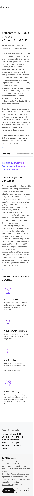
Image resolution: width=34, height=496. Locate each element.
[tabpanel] (16, 287)
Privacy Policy (7, 485)
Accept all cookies (8, 490)
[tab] (6, 153)
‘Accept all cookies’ (18, 474)
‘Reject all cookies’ (9, 479)
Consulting (6, 154)
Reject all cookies (23, 490)
